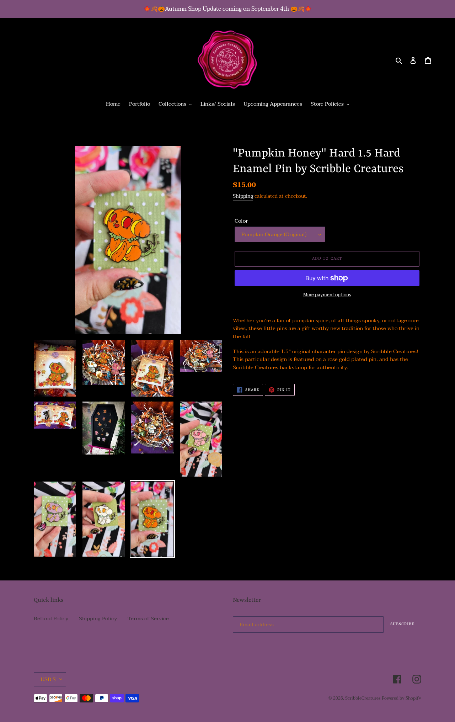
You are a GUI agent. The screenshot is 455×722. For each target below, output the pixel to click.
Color (241, 221)
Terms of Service (148, 618)
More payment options (327, 295)
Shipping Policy (98, 618)
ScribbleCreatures (362, 698)
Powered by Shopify (401, 698)
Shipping (243, 196)
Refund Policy (51, 618)
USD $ (48, 679)
